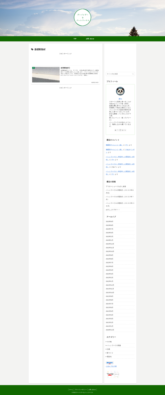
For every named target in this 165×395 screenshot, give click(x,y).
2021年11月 (110, 289)
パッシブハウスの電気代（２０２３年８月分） (120, 191)
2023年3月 (109, 233)
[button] (132, 74)
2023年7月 (109, 229)
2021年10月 (110, 292)
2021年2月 (109, 322)
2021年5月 (109, 311)
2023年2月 (109, 236)
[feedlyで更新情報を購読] (123, 130)
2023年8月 (109, 225)
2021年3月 (109, 319)
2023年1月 (109, 240)
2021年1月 (109, 326)
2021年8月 (109, 300)
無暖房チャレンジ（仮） (114, 145)
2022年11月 (110, 247)
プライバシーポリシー (81, 389)
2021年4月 (109, 315)
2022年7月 (109, 262)
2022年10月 (110, 251)
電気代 (109, 356)
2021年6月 (109, 307)
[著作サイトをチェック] (115, 130)
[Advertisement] (65, 59)
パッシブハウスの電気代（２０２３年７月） (120, 198)
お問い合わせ (92, 389)
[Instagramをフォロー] (120, 130)
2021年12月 (110, 285)
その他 (109, 342)
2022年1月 (109, 281)
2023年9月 (109, 221)
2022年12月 (110, 244)
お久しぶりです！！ (113, 210)
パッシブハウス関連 (114, 345)
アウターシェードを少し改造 (116, 186)
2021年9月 (109, 296)
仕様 (108, 349)
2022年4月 (109, 274)
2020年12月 (110, 330)
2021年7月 (109, 304)
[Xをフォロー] (118, 130)
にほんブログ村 (111, 366)
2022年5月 (109, 270)
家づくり (110, 353)
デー (120, 99)
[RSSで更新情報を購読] (125, 130)
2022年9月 (109, 255)
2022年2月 (109, 277)
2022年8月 (109, 259)
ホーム (71, 389)
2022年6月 (109, 266)
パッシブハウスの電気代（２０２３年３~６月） (120, 204)
